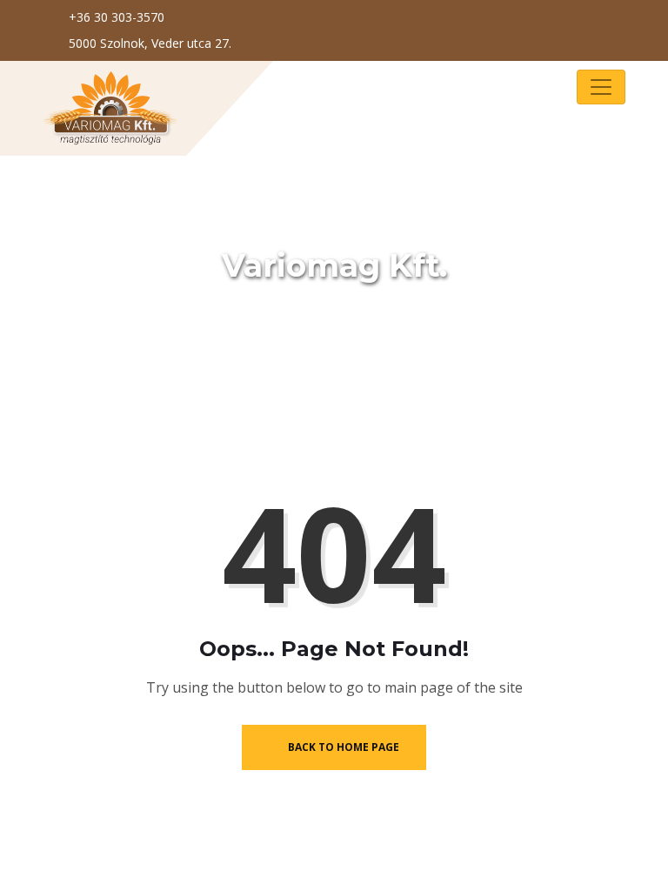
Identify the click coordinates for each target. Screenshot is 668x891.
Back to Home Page (342, 747)
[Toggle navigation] (601, 87)
